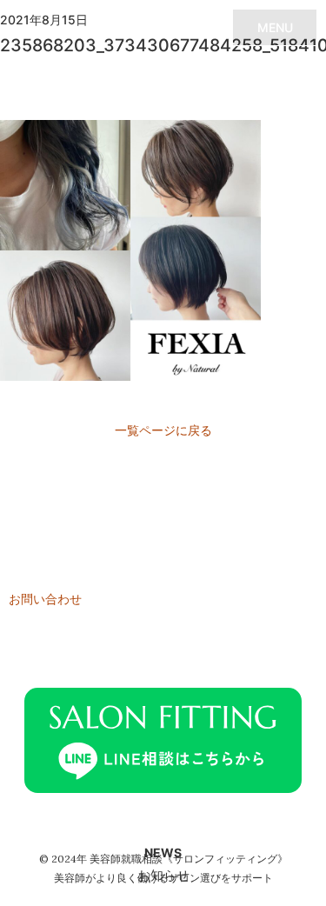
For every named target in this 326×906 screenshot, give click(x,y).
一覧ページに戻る (163, 430)
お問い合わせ (45, 598)
